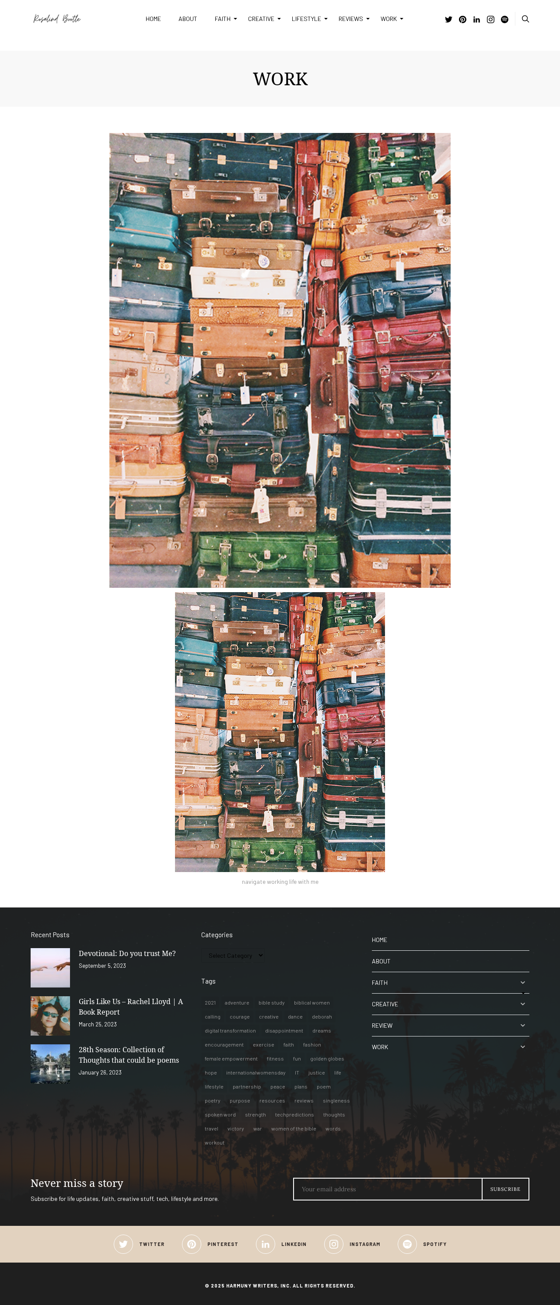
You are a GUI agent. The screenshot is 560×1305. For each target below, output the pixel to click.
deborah (322, 1016)
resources (272, 1100)
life (337, 1072)
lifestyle (214, 1086)
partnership (247, 1086)
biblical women (312, 1002)
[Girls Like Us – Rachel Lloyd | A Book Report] (50, 1016)
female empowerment (231, 1058)
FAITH (223, 18)
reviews (304, 1100)
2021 (210, 1002)
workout (214, 1142)
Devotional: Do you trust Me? (127, 953)
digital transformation (230, 1030)
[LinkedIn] (476, 20)
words (333, 1128)
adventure (237, 1002)
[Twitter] (448, 20)
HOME (153, 18)
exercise (263, 1044)
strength (255, 1114)
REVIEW (382, 1025)
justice (316, 1072)
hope (211, 1072)
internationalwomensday (256, 1072)
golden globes (327, 1058)
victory (236, 1128)
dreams (321, 1030)
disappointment (284, 1030)
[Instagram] (490, 20)
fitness (275, 1058)
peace (277, 1086)
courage (240, 1016)
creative (269, 1016)
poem (324, 1086)
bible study (272, 1002)
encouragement (224, 1044)
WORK (389, 18)
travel (211, 1128)
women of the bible (293, 1128)
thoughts (334, 1114)
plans (301, 1086)
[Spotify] (504, 20)
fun (297, 1058)
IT (297, 1072)
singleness (336, 1100)
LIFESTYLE (306, 18)
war (257, 1128)
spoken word (220, 1114)
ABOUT (187, 18)
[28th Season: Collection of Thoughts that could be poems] (50, 1064)
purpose (240, 1100)
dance (295, 1016)
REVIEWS (351, 18)
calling (212, 1016)
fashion (312, 1044)
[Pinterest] (462, 20)
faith (289, 1044)
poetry (212, 1100)
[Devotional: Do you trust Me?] (50, 967)
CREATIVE (261, 18)
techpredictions (294, 1114)
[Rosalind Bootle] (81, 18)
